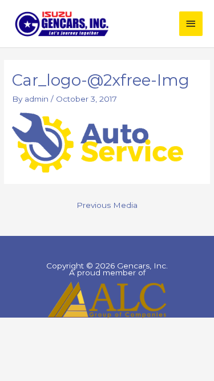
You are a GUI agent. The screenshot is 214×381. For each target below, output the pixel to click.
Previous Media (107, 205)
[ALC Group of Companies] (107, 299)
